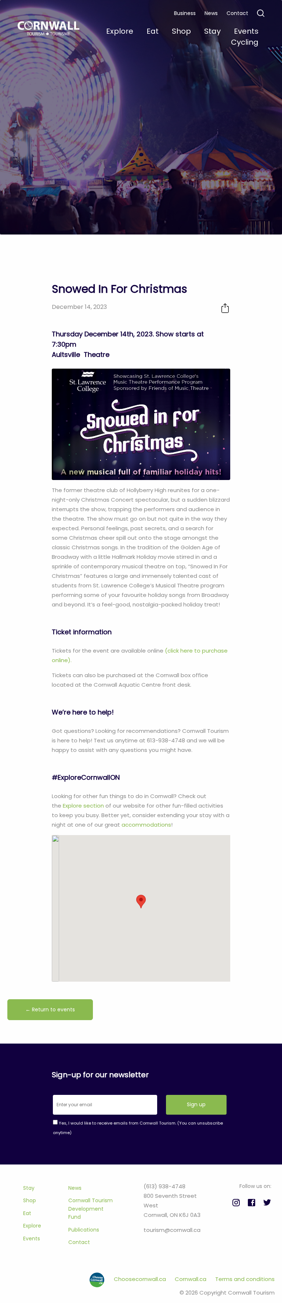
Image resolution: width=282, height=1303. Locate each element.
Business (185, 13)
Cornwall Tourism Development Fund (90, 1209)
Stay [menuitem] (212, 31)
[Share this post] (225, 308)
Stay (29, 1188)
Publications (83, 1229)
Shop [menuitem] (181, 31)
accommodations (146, 824)
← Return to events (50, 1009)
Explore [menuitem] (119, 31)
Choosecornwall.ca (140, 1279)
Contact (237, 13)
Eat (27, 1213)
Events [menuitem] (246, 31)
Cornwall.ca (191, 1279)
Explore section (83, 805)
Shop (29, 1200)
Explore (32, 1225)
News (211, 13)
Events (31, 1238)
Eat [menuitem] (153, 31)
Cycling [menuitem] (244, 42)
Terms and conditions (245, 1279)
